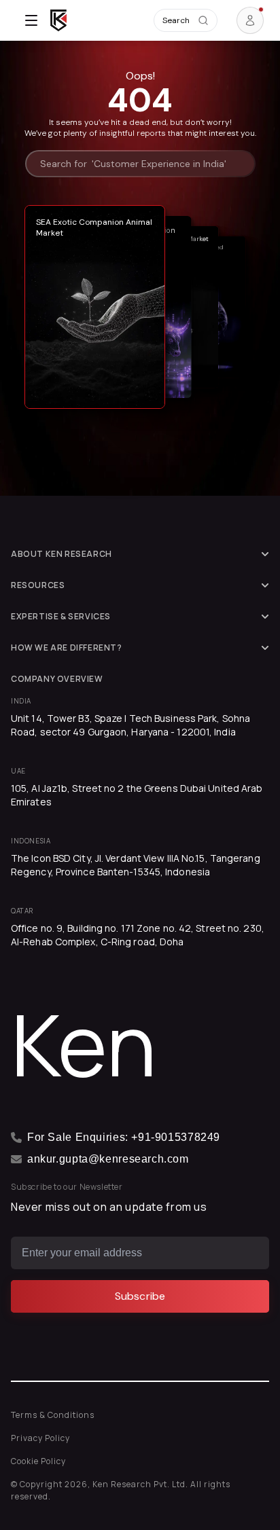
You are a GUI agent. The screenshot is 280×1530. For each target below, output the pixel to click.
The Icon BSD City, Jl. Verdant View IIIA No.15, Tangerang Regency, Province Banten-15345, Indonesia (135, 865)
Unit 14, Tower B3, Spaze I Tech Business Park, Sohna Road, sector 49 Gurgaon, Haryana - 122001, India (130, 725)
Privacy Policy (40, 1438)
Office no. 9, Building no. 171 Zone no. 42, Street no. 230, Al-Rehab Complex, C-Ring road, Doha (137, 935)
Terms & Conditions (52, 1415)
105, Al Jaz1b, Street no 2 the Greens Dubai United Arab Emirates (137, 795)
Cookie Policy (38, 1461)
